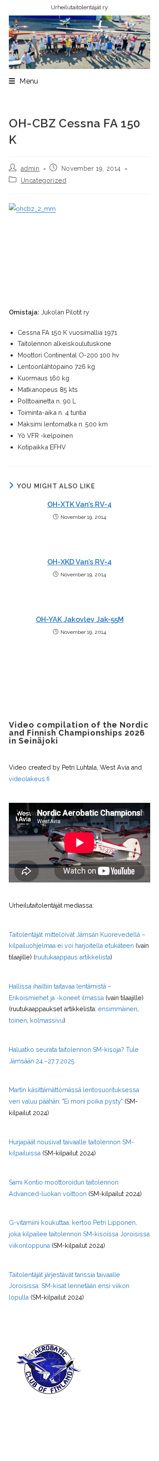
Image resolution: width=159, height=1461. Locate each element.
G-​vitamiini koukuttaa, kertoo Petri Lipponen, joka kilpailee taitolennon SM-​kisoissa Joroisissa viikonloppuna (79, 1234)
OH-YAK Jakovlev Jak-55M (80, 619)
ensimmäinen (117, 1008)
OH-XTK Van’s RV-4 (79, 504)
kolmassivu (47, 1020)
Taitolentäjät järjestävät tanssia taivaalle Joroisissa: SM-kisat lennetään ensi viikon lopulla (69, 1286)
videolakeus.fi (29, 778)
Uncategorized (44, 180)
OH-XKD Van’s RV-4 (79, 562)
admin (30, 168)
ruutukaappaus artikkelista (72, 957)
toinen (18, 1020)
